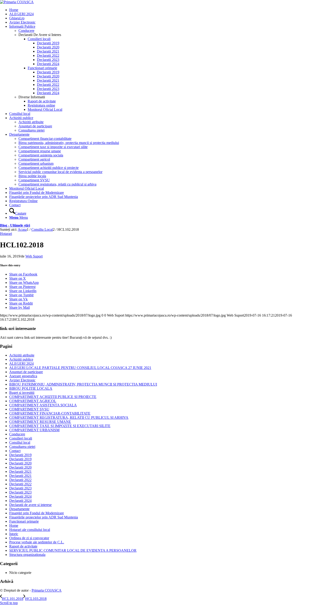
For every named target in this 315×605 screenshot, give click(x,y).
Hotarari (6, 234)
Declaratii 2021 (20, 471)
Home (13, 525)
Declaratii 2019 (20, 455)
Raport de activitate (23, 546)
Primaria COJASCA (47, 590)
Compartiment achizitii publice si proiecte (48, 168)
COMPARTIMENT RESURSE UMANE (40, 422)
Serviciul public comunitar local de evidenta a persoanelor (60, 172)
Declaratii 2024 (20, 496)
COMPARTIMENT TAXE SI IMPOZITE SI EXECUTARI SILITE (59, 426)
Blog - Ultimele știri (15, 225)
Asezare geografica (23, 376)
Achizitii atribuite (21, 355)
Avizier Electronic (22, 380)
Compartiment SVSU (34, 180)
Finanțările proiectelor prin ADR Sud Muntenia (43, 517)
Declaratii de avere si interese (30, 505)
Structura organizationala (27, 555)
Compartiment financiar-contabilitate (44, 139)
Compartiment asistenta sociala (40, 155)
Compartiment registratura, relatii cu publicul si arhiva (57, 184)
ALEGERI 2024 (21, 363)
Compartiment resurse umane (39, 151)
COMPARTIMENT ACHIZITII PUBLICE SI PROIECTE (52, 397)
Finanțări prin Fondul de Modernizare (36, 513)
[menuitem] (162, 10)
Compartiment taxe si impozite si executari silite (53, 147)
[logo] (17, 2)
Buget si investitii (21, 393)
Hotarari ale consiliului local (29, 530)
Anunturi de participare (26, 372)
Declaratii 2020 (20, 463)
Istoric (13, 534)
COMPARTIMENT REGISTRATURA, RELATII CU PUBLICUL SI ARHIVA (68, 417)
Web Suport (34, 256)
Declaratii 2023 (20, 488)
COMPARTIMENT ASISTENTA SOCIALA (43, 405)
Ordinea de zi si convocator (29, 538)
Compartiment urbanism (35, 163)
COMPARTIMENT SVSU (29, 409)
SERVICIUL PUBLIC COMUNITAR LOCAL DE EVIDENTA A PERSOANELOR (73, 550)
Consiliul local (19, 442)
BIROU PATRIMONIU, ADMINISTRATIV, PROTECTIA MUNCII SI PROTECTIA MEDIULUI (83, 384)
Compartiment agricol (34, 159)
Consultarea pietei (22, 447)
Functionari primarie (24, 521)
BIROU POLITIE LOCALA (30, 388)
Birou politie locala (32, 176)
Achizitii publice (21, 359)
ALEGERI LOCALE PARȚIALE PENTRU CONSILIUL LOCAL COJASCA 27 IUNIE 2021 (80, 368)
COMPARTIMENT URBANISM (34, 430)
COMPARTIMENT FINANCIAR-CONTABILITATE (49, 413)
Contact (15, 451)
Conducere (26, 31)
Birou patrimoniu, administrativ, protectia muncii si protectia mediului (68, 143)
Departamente (19, 509)
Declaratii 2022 (20, 480)
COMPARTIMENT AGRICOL (32, 401)
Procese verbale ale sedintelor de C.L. (36, 542)
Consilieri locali (20, 438)
